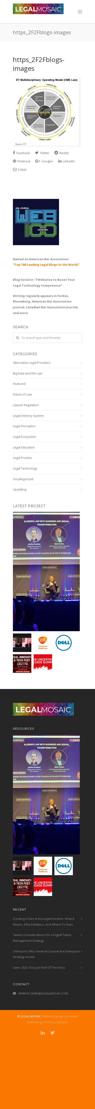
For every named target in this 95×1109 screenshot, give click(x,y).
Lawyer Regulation (26, 405)
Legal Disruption (24, 426)
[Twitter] (52, 1032)
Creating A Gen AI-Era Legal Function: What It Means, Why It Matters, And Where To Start (43, 922)
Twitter (44, 153)
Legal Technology (25, 468)
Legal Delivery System (28, 416)
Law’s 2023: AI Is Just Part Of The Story (39, 967)
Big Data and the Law (27, 373)
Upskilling (19, 489)
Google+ (47, 161)
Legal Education (24, 447)
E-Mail (21, 169)
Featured (19, 384)
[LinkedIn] (42, 1032)
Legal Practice (22, 458)
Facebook (23, 153)
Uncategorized (23, 479)
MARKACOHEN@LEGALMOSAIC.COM (43, 993)
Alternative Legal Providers (31, 363)
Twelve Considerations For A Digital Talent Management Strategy (42, 938)
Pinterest (23, 161)
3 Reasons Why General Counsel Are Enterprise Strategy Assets (46, 954)
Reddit (63, 153)
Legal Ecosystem (24, 437)
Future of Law (22, 394)
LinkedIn (68, 161)
